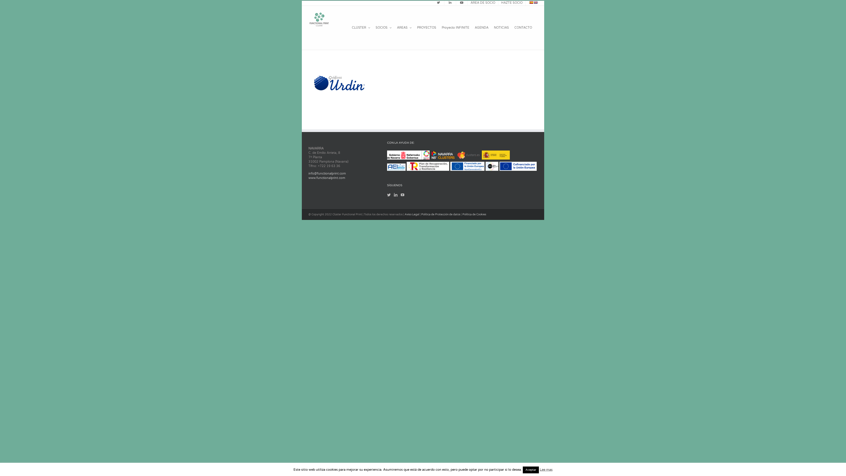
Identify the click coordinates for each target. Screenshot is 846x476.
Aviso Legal (412, 214)
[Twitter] (389, 195)
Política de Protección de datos (441, 214)
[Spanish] (531, 2)
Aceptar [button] (530, 470)
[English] (536, 2)
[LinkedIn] (395, 195)
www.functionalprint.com (326, 178)
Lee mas (546, 470)
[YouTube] (402, 195)
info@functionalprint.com (327, 173)
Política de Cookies (474, 214)
